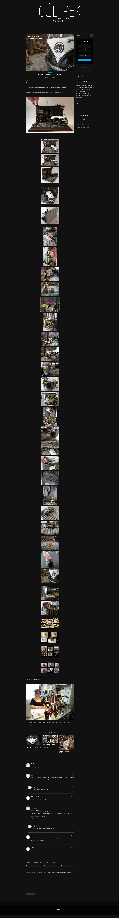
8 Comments (53, 77)
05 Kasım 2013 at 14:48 (34, 797)
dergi (33, 724)
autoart (53, 722)
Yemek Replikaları (66, 29)
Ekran (78, 122)
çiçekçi (64, 722)
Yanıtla (72, 763)
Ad (27, 865)
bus (57, 722)
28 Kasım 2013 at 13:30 (34, 836)
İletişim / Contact (79, 76)
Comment (28, 875)
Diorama (57, 29)
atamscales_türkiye (37, 722)
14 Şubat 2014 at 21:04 (36, 826)
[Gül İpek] (59, 14)
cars (60, 722)
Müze (88, 127)
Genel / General (86, 122)
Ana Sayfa (50, 29)
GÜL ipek (29, 728)
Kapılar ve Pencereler (82, 124)
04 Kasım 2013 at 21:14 (34, 775)
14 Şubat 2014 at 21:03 (36, 787)
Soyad (84, 49)
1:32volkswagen (29, 722)
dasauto (28, 724)
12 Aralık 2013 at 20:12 (34, 848)
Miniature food (81, 127)
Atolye (79, 119)
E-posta (45, 865)
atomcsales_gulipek (46, 722)
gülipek (36, 724)
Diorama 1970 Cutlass (81, 107)
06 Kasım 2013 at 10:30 (34, 808)
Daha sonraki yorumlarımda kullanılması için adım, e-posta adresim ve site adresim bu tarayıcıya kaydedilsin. (48, 872)
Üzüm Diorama (79, 110)
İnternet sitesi (62, 865)
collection (68, 722)
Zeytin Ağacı (78, 100)
